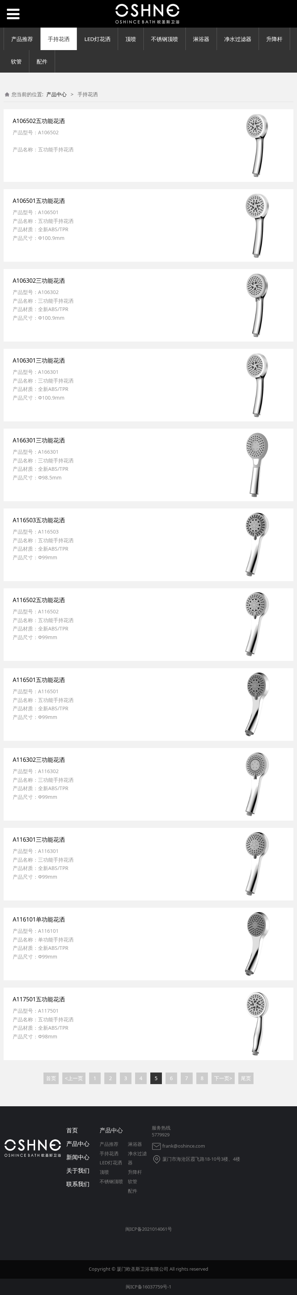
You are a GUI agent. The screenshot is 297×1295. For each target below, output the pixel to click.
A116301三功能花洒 (39, 839)
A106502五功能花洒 (39, 121)
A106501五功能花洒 (39, 201)
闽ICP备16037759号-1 (148, 1286)
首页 (72, 1130)
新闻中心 (77, 1157)
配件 (42, 61)
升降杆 (274, 38)
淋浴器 (201, 38)
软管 (16, 61)
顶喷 (130, 38)
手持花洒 (59, 38)
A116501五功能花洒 (39, 680)
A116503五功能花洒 (39, 520)
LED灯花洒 (97, 38)
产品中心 (56, 94)
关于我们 (77, 1171)
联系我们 (77, 1184)
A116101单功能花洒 (39, 919)
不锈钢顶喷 (164, 38)
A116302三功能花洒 (39, 760)
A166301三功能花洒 (39, 440)
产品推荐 (22, 38)
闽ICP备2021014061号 (148, 1229)
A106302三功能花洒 (39, 281)
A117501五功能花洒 (39, 999)
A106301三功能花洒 (39, 360)
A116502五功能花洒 (39, 600)
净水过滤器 (237, 38)
